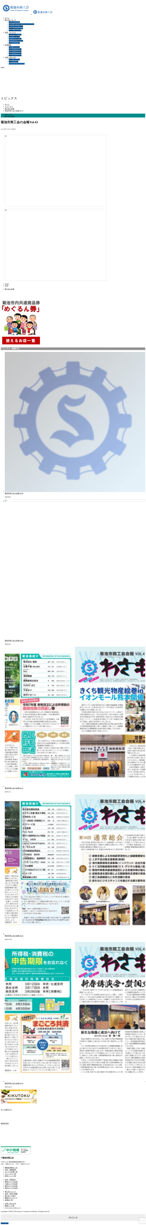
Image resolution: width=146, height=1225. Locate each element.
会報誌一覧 (9, 1200)
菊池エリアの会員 (15, 49)
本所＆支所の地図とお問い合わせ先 (21, 24)
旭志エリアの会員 (15, 55)
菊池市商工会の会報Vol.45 (14, 1083)
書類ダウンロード (11, 1198)
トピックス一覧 (10, 1174)
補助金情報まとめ (15, 34)
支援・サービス (10, 32)
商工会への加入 (10, 1196)
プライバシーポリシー (17, 64)
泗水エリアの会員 (15, 53)
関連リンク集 (13, 61)
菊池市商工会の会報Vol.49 (14, 493)
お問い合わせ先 (10, 57)
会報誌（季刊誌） (15, 30)
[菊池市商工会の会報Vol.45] (75, 1081)
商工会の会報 (9, 116)
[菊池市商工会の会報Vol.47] (75, 786)
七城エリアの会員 (15, 51)
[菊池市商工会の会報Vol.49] (75, 491)
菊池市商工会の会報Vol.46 (14, 936)
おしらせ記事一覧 (15, 39)
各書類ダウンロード (16, 28)
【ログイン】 (73, 1217)
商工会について (10, 20)
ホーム (7, 18)
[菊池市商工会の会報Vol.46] (75, 934)
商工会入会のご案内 (16, 26)
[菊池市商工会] (28, 13)
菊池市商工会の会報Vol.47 (14, 788)
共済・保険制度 (14, 36)
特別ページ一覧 (14, 43)
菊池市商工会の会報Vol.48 (14, 640)
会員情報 (8, 45)
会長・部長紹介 (14, 47)
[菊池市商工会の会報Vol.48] (75, 501)
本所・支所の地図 (11, 1194)
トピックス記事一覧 (16, 41)
